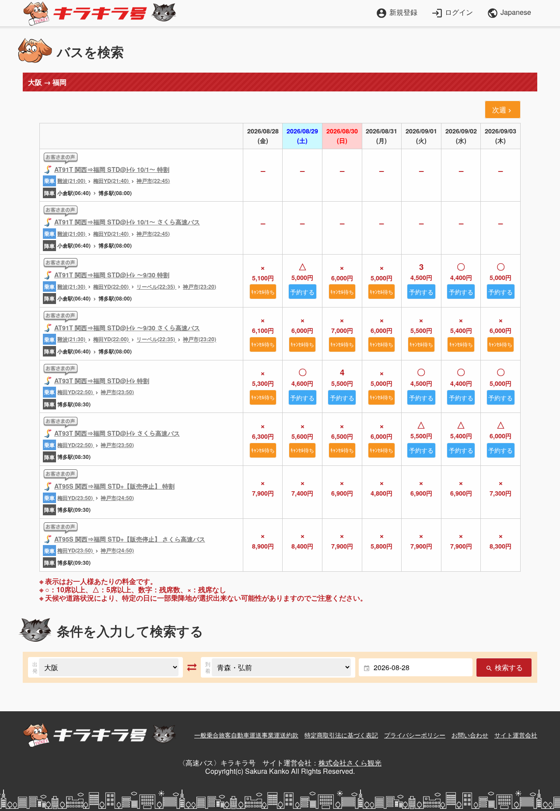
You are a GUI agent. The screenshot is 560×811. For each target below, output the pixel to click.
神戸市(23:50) (117, 392)
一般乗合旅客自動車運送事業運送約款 (246, 735)
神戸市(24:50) (117, 498)
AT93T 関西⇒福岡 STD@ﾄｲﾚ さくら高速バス (117, 433)
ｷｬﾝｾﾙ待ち (263, 291)
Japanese (509, 13)
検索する (504, 667)
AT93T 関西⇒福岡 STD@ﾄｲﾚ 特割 (101, 380)
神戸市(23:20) (199, 286)
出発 (35, 667)
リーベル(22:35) (156, 286)
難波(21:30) (72, 286)
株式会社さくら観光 (350, 763)
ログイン (452, 12)
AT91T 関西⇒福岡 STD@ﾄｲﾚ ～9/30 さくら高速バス (127, 327)
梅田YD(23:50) (75, 498)
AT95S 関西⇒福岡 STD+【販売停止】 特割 (114, 486)
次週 (502, 110)
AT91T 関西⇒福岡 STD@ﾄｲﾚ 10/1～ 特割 (111, 169)
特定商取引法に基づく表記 (341, 735)
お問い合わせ (470, 735)
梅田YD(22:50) (75, 392)
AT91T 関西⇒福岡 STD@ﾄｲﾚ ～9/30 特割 (111, 274)
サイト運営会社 (515, 735)
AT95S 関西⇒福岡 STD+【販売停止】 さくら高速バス (129, 539)
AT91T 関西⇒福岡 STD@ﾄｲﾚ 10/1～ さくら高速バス (127, 221)
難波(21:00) (72, 181)
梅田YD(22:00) (111, 286)
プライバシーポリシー (414, 735)
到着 (207, 667)
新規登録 (396, 12)
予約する (302, 291)
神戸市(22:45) (153, 181)
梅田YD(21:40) (111, 181)
